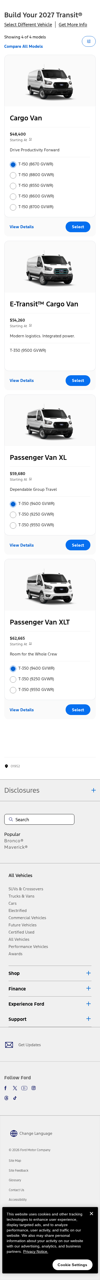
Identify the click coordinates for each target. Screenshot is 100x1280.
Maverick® (16, 847)
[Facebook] (6, 1088)
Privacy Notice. (35, 1251)
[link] (15, 1160)
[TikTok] (15, 1098)
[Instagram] (33, 1088)
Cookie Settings (72, 1265)
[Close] (91, 1218)
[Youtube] (24, 1088)
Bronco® (14, 841)
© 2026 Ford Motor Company (29, 1150)
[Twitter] (15, 1088)
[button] (50, 973)
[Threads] (6, 1098)
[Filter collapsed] (89, 41)
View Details (22, 226)
